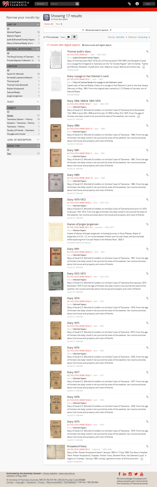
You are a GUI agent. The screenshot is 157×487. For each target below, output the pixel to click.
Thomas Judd (13, 81)
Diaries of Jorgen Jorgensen (83, 224)
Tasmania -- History (16, 126)
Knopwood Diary (76, 446)
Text (9, 153)
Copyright (20, 482)
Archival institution (19, 49)
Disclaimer (31, 482)
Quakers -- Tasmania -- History (20, 123)
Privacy (41, 482)
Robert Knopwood (15, 88)
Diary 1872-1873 (76, 273)
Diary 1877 (73, 372)
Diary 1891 (73, 249)
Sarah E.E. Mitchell (15, 73)
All (8, 28)
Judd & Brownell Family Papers (21, 39)
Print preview (52, 37)
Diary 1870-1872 (76, 199)
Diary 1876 (73, 347)
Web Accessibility (54, 482)
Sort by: (111, 37)
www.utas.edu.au (67, 473)
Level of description (19, 139)
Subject (11, 107)
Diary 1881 (73, 150)
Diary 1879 (73, 421)
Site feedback (70, 482)
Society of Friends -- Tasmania (20, 130)
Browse (40, 3)
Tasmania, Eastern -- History (20, 119)
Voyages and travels (16, 134)
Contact (10, 482)
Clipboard (129, 4)
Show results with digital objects (97, 45)
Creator (12, 66)
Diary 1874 (73, 298)
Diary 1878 (73, 397)
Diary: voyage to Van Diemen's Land (88, 76)
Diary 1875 (73, 323)
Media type (13, 145)
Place (10, 101)
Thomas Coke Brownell (17, 85)
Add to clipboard (147, 51)
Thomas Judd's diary (79, 51)
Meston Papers (14, 35)
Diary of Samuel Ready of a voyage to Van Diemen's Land (33, 43)
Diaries (10, 115)
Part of (11, 24)
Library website (50, 473)
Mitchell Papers (14, 32)
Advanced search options (96, 30)
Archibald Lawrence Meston (19, 77)
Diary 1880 (73, 125)
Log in (148, 3)
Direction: (132, 37)
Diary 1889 (73, 175)
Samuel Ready (13, 92)
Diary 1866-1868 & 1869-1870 (84, 101)
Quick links (137, 4)
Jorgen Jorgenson (15, 96)
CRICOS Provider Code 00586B (71, 479)
